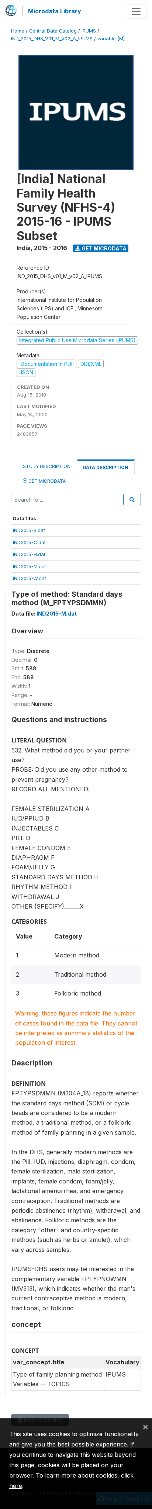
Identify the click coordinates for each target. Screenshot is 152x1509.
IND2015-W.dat (29, 578)
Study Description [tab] (46, 466)
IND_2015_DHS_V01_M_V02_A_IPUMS (52, 38)
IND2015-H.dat (29, 554)
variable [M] (111, 38)
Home (17, 31)
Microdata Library (54, 11)
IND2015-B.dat (29, 530)
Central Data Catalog (53, 31)
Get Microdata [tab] (46, 481)
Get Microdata (103, 248)
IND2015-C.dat (29, 542)
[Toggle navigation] (136, 11)
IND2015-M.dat (29, 566)
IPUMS (89, 31)
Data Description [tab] (105, 467)
